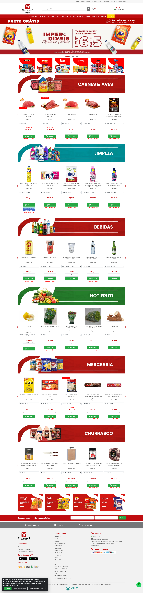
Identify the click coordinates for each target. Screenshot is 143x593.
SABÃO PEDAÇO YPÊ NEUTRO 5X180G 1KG (50, 184)
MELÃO (29, 326)
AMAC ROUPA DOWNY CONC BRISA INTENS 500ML (114, 184)
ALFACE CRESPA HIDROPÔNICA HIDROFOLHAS (93, 327)
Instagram (96, 545)
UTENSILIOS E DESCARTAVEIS (63, 578)
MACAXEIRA (114, 326)
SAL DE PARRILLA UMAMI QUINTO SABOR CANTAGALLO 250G (93, 464)
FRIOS (56, 557)
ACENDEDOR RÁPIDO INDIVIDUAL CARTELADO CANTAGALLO (29, 464)
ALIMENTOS (58, 536)
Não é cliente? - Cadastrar (101, 1)
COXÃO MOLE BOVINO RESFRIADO (29, 115)
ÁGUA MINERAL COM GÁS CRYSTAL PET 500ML (93, 258)
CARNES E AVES (59, 550)
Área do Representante (119, 1)
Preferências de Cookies (36, 588)
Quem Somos (22, 547)
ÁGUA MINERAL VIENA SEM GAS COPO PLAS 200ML (71, 258)
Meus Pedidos (33, 525)
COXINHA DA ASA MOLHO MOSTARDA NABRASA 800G (114, 115)
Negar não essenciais (20, 588)
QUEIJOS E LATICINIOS (61, 569)
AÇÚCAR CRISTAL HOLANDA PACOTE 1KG (71, 395)
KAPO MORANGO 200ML (50, 257)
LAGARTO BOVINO (93, 114)
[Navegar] (2, 39)
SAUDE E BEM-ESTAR (60, 571)
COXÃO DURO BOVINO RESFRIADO (50, 115)
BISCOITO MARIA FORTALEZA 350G (50, 395)
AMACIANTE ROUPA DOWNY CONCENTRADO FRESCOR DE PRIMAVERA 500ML (93, 185)
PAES (56, 564)
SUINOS (57, 573)
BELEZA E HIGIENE (60, 543)
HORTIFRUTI (58, 559)
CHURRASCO (58, 553)
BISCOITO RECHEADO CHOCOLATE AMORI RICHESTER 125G (93, 396)
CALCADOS (58, 548)
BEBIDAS (57, 541)
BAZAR (57, 539)
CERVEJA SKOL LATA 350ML (29, 257)
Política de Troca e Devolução (26, 551)
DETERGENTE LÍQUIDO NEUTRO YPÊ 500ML (28, 184)
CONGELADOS (58, 555)
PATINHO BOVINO (71, 114)
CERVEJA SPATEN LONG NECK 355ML (114, 258)
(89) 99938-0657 (120, 10)
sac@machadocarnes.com (100, 539)
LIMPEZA (57, 562)
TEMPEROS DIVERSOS (61, 576)
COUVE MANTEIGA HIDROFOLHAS (50, 326)
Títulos (60, 525)
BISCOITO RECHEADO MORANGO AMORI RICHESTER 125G (114, 395)
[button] (65, 56)
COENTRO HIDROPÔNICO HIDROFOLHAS (71, 327)
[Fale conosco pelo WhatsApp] (138, 584)
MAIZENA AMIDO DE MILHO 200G (29, 395)
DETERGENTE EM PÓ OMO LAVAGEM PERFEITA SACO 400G (71, 184)
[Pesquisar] (88, 9)
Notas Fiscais (86, 525)
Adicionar (29, 136)
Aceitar (8, 588)
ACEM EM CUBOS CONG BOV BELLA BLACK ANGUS (114, 464)
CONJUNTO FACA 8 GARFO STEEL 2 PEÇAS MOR (50, 464)
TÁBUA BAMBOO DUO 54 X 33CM (72, 464)
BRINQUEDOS (58, 546)
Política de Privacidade (24, 549)
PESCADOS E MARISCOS (61, 566)
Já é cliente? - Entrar (84, 1)
